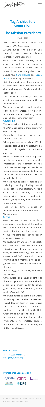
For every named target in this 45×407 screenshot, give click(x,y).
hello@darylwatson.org (13, 358)
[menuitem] (38, 4)
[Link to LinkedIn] (40, 404)
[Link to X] (36, 404)
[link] (23, 75)
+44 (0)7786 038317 (13, 355)
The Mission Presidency (22, 33)
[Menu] (38, 4)
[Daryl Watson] (18, 4)
